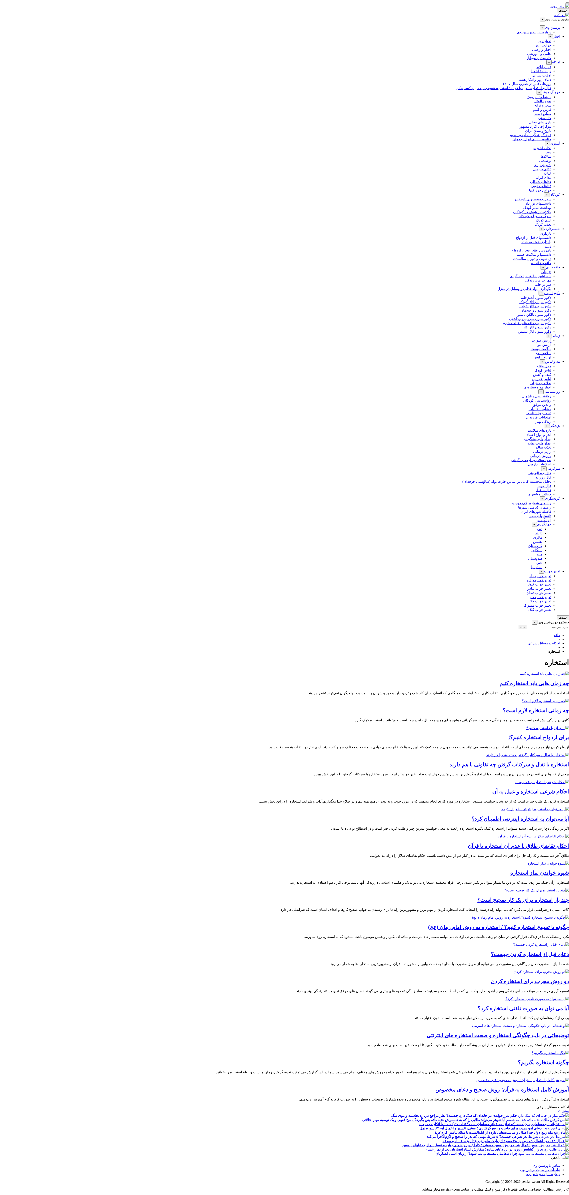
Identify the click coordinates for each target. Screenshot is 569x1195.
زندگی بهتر (543, 421)
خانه (557, 635)
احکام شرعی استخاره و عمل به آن (530, 792)
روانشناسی (552, 391)
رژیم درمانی (542, 451)
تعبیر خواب (552, 571)
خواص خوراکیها (540, 190)
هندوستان (535, 558)
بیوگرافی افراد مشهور (535, 126)
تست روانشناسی (538, 413)
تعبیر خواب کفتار (539, 601)
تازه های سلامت (539, 430)
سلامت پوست (541, 349)
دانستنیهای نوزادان (538, 203)
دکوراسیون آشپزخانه (536, 298)
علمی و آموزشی (539, 54)
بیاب (522, 627)
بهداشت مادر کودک (537, 207)
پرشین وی (552, 27)
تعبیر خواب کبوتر (539, 584)
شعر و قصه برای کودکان (533, 199)
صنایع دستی (542, 114)
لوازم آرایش (542, 357)
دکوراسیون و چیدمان (536, 310)
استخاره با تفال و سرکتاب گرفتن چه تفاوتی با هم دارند (509, 764)
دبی (539, 529)
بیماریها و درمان (539, 443)
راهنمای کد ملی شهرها (534, 507)
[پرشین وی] (559, 6)
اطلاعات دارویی (539, 464)
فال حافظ (543, 490)
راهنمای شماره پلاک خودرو (531, 503)
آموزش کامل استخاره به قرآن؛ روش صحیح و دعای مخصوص (502, 1089)
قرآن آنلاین (543, 67)
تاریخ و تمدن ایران (538, 131)
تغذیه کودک (543, 224)
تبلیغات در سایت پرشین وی (540, 1170)
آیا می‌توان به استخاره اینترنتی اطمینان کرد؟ (520, 819)
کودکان (554, 194)
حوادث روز (543, 45)
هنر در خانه (543, 284)
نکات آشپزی (542, 148)
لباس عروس (541, 379)
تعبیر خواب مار (540, 576)
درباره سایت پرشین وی (534, 32)
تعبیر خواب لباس (539, 588)
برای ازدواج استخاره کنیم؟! (538, 737)
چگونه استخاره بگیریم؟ (543, 1062)
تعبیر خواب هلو (540, 597)
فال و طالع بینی (539, 473)
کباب (547, 173)
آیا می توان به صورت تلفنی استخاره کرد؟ (523, 1008)
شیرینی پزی (542, 165)
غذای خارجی (542, 169)
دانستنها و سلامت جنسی (533, 254)
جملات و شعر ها (539, 494)
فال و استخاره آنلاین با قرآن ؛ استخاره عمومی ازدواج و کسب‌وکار (503, 88)
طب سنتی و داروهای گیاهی (531, 460)
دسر (548, 152)
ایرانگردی (544, 520)
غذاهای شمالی (540, 182)
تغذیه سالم (543, 447)
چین (539, 563)
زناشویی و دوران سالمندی (532, 259)
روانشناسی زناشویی (536, 396)
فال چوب (544, 486)
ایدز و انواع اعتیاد (539, 435)
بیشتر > (563, 1111)
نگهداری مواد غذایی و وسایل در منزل (524, 289)
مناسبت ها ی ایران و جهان (532, 139)
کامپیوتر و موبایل (539, 58)
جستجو (563, 10)
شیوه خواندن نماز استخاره (539, 873)
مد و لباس (552, 361)
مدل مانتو (544, 366)
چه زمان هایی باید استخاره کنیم (534, 683)
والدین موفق (542, 404)
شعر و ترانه (542, 105)
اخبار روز (544, 41)
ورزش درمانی (540, 456)
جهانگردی (544, 524)
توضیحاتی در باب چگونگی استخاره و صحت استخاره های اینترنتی (498, 1035)
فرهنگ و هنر (551, 92)
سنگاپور (536, 550)
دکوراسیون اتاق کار (537, 327)
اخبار (556, 36)
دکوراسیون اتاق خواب (535, 306)
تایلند (538, 533)
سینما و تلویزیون (539, 97)
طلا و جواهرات (540, 383)
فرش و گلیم (542, 109)
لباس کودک (542, 370)
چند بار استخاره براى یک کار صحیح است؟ (523, 900)
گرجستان (535, 546)
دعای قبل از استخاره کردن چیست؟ (530, 954)
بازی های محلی (540, 122)
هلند (539, 554)
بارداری (545, 233)
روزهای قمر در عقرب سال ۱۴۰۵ (527, 84)
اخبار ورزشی (541, 49)
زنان (548, 246)
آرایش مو (544, 344)
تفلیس (537, 541)
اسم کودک (543, 220)
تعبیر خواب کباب (539, 580)
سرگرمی (553, 468)
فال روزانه (543, 477)
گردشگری (552, 498)
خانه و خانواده (541, 263)
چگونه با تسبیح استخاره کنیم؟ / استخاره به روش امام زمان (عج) (498, 927)
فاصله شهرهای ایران (536, 511)
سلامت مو (543, 353)
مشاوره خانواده (540, 409)
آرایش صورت (541, 340)
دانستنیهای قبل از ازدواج (533, 237)
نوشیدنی (545, 161)
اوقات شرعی (541, 75)
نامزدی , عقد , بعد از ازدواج (531, 250)
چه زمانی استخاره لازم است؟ (536, 710)
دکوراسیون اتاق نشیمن (534, 331)
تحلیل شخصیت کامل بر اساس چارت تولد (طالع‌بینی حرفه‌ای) (506, 481)
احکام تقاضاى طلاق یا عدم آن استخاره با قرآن (518, 846)
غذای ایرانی (543, 177)
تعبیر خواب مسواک (537, 605)
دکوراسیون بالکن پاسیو (534, 314)
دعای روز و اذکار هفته (535, 79)
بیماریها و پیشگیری (537, 439)
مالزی (537, 537)
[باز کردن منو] (567, 3)
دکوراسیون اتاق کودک (535, 302)
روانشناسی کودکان (537, 400)
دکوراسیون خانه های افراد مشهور (526, 323)
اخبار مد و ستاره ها (537, 387)
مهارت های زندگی (538, 280)
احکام (556, 62)
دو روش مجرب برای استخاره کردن (530, 981)
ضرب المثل (542, 101)
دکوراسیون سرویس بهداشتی (530, 319)
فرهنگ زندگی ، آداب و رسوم (530, 135)
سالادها (546, 156)
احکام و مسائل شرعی (543, 643)
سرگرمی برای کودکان (535, 216)
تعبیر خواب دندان (539, 593)
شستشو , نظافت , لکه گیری (530, 276)
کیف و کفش (542, 374)
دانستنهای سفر (540, 516)
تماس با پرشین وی (546, 1165)
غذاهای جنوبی (541, 186)
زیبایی (555, 336)
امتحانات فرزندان (538, 417)
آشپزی (555, 143)
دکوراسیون (552, 293)
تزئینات (546, 272)
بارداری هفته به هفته (536, 242)
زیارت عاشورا (541, 71)
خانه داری (553, 267)
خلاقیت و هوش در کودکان (532, 212)
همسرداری (552, 229)
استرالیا (536, 567)
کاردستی (544, 118)
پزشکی (554, 426)
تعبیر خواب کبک (539, 610)
